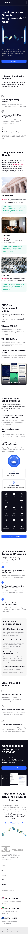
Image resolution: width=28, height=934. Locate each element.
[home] (6, 2)
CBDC (3, 870)
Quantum (3, 875)
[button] (25, 3)
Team (2, 879)
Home (3, 865)
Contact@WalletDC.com (13, 823)
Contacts (3, 884)
